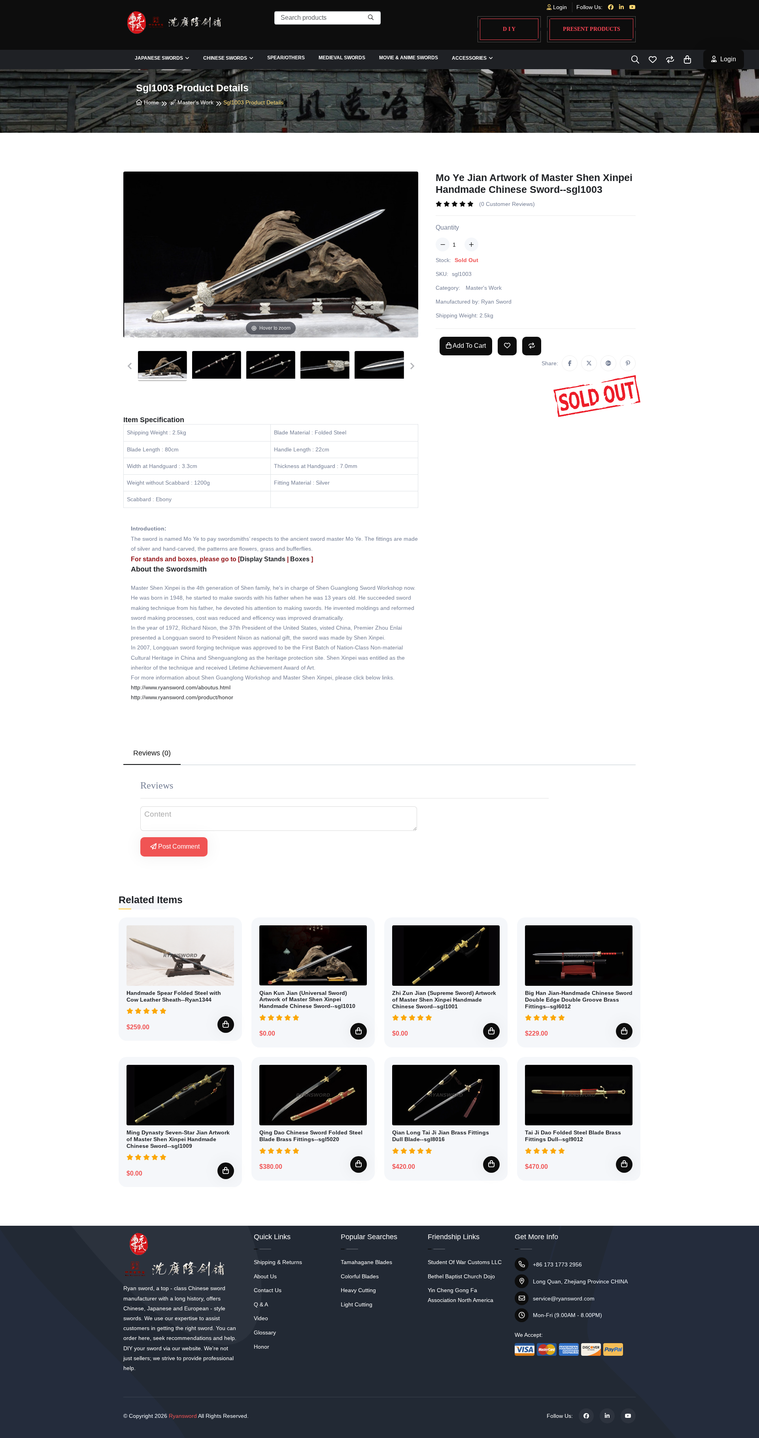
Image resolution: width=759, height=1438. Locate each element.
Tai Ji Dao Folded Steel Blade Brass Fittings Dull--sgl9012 (573, 1135)
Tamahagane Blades (366, 1262)
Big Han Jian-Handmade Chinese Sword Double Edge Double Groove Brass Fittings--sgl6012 (578, 1000)
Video (261, 1318)
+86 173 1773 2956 (557, 1264)
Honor (261, 1347)
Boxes (300, 559)
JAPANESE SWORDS (159, 58)
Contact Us (267, 1290)
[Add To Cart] (225, 1024)
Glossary (265, 1332)
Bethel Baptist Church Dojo (461, 1276)
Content (157, 814)
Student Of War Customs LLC (465, 1262)
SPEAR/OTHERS (286, 57)
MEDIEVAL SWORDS (342, 57)
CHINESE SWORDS (225, 58)
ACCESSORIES (469, 58)
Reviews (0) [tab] (152, 753)
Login (559, 7)
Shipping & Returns (278, 1262)
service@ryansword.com (564, 1298)
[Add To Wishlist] (507, 346)
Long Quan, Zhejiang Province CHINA (580, 1281)
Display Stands (262, 559)
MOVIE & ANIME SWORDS (408, 57)
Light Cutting (356, 1304)
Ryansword (183, 1416)
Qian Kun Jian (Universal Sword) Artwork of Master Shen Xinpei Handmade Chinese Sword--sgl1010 (307, 1000)
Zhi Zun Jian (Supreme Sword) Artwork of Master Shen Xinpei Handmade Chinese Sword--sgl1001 (444, 1000)
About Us (265, 1276)
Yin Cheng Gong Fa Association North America (460, 1295)
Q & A (261, 1304)
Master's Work (194, 102)
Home (150, 102)
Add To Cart (468, 345)
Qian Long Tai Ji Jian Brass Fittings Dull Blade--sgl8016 (440, 1135)
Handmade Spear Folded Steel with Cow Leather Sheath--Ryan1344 (173, 996)
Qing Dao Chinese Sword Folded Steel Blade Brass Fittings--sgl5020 (311, 1135)
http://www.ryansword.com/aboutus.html (180, 687)
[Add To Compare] (531, 346)
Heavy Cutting (358, 1290)
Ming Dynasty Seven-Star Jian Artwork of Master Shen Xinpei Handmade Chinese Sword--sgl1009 (178, 1139)
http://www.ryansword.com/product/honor (182, 697)
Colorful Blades (360, 1276)
